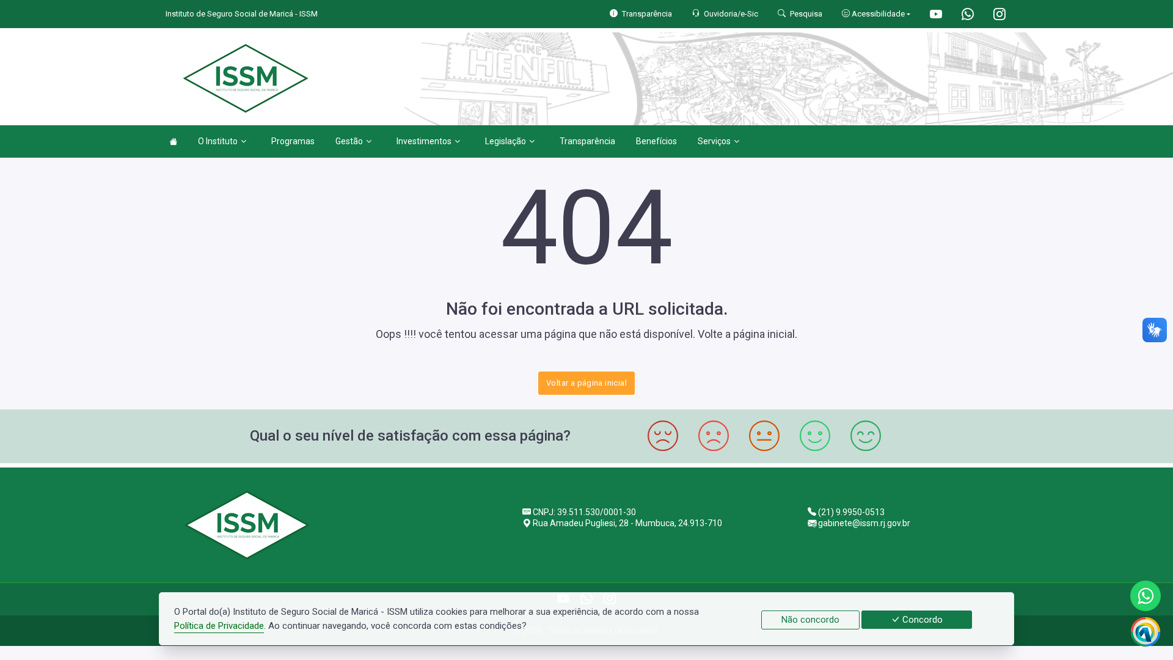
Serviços (714, 141)
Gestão (349, 141)
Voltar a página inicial (586, 382)
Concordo (921, 619)
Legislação (505, 141)
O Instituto (218, 141)
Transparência (587, 141)
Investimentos (423, 141)
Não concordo (810, 619)
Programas (293, 141)
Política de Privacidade (219, 625)
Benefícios (656, 141)
